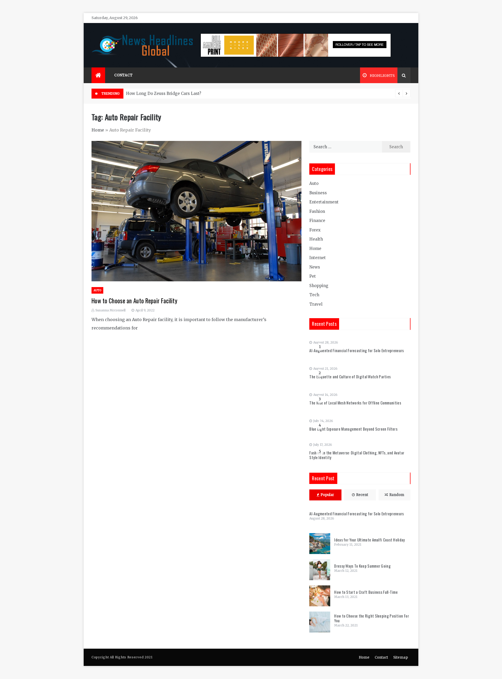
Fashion (317, 211)
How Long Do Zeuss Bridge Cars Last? (163, 93)
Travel (315, 304)
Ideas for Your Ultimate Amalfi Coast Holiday (369, 540)
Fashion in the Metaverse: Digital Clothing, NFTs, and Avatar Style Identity (356, 455)
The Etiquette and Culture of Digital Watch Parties (350, 376)
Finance (317, 220)
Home (98, 130)
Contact (123, 75)
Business (318, 192)
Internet (317, 257)
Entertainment (324, 201)
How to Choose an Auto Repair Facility (134, 300)
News (314, 267)
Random (396, 495)
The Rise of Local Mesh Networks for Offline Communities (355, 403)
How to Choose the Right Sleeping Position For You (371, 618)
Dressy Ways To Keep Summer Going (362, 566)
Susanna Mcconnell (110, 310)
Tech (314, 294)
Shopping (318, 285)
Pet (312, 276)
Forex (315, 229)
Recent (362, 495)
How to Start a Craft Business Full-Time (366, 592)
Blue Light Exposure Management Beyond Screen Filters (353, 429)
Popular (327, 495)
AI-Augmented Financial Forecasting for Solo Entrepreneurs (356, 350)
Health (316, 239)
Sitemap (400, 657)
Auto (97, 290)
